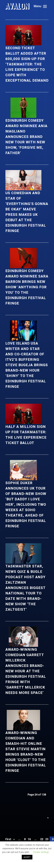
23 (46, 839)
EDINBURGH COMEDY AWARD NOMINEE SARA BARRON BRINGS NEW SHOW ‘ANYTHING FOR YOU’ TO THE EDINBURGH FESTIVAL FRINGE (26, 287)
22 (41, 839)
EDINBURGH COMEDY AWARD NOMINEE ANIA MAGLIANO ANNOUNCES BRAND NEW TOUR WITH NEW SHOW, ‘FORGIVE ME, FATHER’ (26, 136)
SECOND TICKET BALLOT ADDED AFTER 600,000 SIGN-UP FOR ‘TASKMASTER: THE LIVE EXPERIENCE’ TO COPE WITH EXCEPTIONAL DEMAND (27, 64)
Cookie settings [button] (41, 852)
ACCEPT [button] (27, 857)
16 (29, 839)
